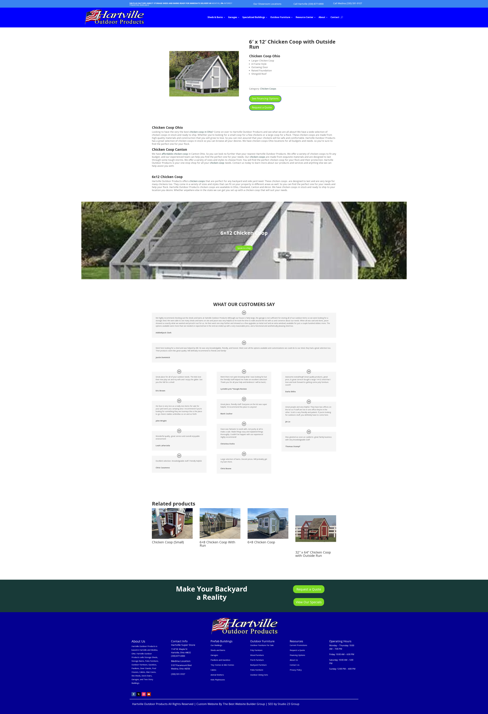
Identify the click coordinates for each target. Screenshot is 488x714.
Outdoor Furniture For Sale (262, 645)
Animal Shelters (217, 674)
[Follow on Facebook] (134, 694)
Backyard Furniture (258, 665)
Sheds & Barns (215, 17)
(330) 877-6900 (178, 656)
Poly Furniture (256, 650)
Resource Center (304, 17)
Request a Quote (262, 107)
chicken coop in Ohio (200, 131)
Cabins (213, 670)
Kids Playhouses (218, 679)
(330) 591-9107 (178, 674)
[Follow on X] (139, 694)
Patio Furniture (256, 670)
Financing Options (297, 655)
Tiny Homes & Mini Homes (222, 665)
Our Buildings (216, 645)
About (322, 17)
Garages (232, 17)
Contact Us (294, 665)
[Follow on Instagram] (144, 694)
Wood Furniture (257, 655)
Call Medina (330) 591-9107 (347, 3)
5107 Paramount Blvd (181, 665)
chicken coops (257, 156)
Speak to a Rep (244, 248)
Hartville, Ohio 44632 (181, 652)
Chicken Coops (268, 88)
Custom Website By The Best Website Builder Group (230, 704)
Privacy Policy (296, 670)
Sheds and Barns (218, 650)
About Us (294, 660)
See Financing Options (265, 98)
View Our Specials (309, 602)
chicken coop (217, 162)
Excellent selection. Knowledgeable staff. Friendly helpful (179, 461)
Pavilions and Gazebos (220, 660)
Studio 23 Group (288, 704)
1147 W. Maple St (179, 649)
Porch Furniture (257, 660)
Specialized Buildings (253, 17)
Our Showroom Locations (267, 3)
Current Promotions (298, 645)
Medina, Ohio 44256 (180, 668)
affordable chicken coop (175, 153)
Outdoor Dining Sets (259, 674)
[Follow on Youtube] (149, 694)
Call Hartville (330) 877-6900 (309, 3)
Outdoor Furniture (280, 17)
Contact (335, 17)
